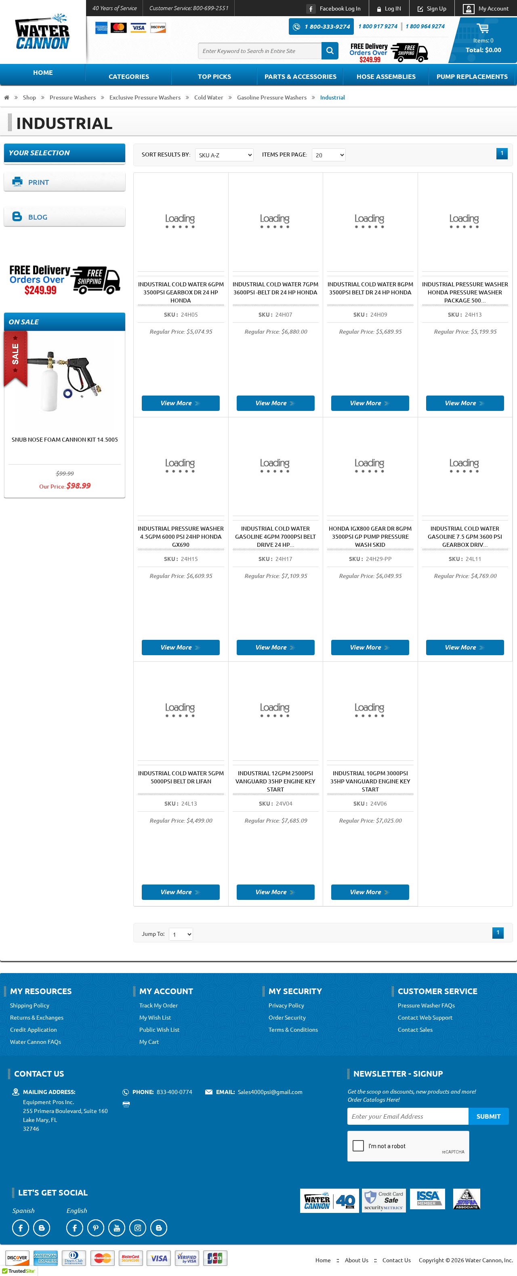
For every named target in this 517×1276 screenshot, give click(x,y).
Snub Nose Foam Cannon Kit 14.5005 (65, 439)
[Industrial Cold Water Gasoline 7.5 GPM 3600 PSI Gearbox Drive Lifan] (465, 646)
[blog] (41, 1227)
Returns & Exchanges (36, 1017)
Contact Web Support (425, 1017)
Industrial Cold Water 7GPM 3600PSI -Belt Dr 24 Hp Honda (275, 288)
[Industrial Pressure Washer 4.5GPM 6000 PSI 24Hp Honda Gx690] (181, 646)
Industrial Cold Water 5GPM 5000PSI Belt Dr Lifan (181, 777)
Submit (489, 1116)
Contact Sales (415, 1029)
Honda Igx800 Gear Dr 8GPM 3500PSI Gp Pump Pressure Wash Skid (370, 536)
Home (43, 72)
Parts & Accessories (300, 76)
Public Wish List (159, 1029)
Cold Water (208, 97)
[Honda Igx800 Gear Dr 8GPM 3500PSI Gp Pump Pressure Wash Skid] (370, 646)
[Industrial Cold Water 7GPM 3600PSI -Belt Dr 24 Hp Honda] (276, 402)
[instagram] (137, 1227)
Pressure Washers (73, 97)
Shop (29, 97)
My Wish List (155, 1017)
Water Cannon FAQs (35, 1041)
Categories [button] (129, 76)
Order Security (287, 1017)
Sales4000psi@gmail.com (270, 1091)
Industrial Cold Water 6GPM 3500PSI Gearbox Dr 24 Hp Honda (181, 292)
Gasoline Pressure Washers (272, 97)
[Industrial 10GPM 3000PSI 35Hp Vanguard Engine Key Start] (370, 891)
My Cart (149, 1041)
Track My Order (158, 1005)
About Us (356, 1259)
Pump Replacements (472, 76)
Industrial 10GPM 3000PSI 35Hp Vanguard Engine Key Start (370, 781)
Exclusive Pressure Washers (145, 97)
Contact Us (396, 1259)
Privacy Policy (286, 1005)
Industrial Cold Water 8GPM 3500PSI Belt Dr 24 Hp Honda (370, 288)
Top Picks (214, 76)
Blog (37, 216)
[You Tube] (116, 1227)
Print (38, 181)
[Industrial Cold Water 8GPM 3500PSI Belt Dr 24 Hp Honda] (370, 402)
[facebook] (20, 1227)
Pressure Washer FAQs (426, 1005)
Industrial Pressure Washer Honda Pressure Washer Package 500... (465, 292)
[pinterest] (95, 1227)
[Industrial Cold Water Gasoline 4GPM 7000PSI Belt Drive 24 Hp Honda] (276, 646)
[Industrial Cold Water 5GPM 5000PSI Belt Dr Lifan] (181, 891)
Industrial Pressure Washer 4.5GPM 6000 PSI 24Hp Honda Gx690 (181, 536)
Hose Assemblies (386, 76)
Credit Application (33, 1029)
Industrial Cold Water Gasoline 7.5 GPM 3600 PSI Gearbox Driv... (465, 536)
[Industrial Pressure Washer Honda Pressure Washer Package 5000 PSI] (465, 402)
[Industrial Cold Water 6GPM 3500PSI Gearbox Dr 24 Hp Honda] (181, 402)
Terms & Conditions (293, 1029)
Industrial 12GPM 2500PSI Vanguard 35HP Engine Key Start (275, 781)
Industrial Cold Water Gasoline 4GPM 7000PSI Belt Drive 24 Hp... (275, 536)
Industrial (332, 97)
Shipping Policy (29, 1005)
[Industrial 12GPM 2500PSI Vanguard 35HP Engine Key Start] (276, 891)
